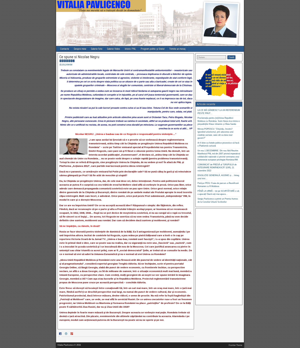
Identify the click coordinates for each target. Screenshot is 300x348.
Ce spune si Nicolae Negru (79, 57)
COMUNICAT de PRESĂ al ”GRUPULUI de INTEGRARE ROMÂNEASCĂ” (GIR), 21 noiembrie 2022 (217, 167)
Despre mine (80, 48)
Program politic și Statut (153, 48)
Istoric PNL (130, 48)
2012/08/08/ (67, 64)
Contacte (64, 48)
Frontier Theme (235, 345)
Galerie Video (113, 48)
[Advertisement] (219, 257)
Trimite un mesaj (177, 48)
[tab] (60, 334)
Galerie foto (96, 48)
